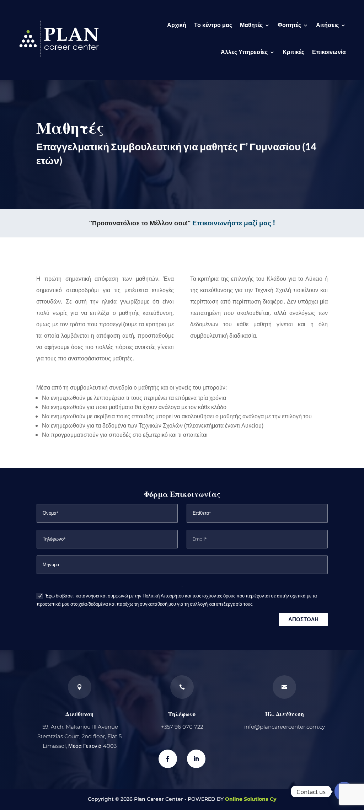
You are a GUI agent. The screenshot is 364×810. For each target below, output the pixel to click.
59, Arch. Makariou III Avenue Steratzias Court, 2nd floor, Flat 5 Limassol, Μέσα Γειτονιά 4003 (79, 736)
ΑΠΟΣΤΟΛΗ (303, 619)
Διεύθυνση (79, 714)
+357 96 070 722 (182, 726)
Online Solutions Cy (251, 799)
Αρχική (176, 25)
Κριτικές (293, 52)
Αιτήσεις (327, 25)
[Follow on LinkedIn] (196, 759)
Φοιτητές (289, 25)
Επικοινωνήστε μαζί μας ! (233, 222)
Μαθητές (251, 25)
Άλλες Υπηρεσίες (244, 52)
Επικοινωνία (329, 52)
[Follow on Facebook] (168, 759)
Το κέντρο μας (213, 25)
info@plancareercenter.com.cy (284, 726)
